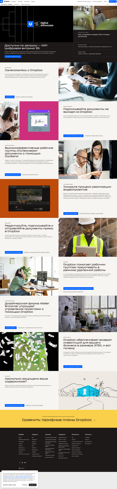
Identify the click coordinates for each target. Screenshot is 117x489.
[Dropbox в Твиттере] (20, 463)
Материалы (16, 4)
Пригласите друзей (76, 449)
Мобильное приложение (24, 439)
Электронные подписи (50, 455)
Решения (20, 445)
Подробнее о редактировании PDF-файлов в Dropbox (36, 252)
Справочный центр (62, 437)
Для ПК (20, 437)
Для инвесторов (88, 441)
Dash (33, 445)
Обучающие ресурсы (62, 458)
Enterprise (34, 443)
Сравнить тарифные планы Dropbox (24, 96)
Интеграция (21, 441)
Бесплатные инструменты (24, 454)
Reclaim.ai (34, 447)
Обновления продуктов (37, 456)
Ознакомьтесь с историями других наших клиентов (30, 327)
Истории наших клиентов (77, 441)
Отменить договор (62, 441)
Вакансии (87, 439)
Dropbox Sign (35, 449)
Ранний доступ (22, 449)
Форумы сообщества (76, 447)
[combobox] (110, 4)
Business (34, 441)
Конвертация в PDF (49, 457)
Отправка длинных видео (50, 439)
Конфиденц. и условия (63, 443)
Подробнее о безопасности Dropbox (34, 405)
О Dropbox (87, 437)
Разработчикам (75, 445)
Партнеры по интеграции (77, 454)
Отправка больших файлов (51, 437)
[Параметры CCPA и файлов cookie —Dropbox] (19, 479)
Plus (33, 437)
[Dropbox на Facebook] (22, 463)
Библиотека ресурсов (76, 443)
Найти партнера (75, 456)
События (73, 439)
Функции (20, 443)
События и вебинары (25, 4)
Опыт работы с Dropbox (6, 4)
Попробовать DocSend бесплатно (30, 174)
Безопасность (21, 447)
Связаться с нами (62, 439)
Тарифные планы (35, 454)
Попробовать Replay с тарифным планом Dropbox (91, 213)
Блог (73, 437)
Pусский (22, 468)
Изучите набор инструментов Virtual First (73, 291)
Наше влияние (88, 443)
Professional (34, 439)
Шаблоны (21, 451)
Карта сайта (61, 455)
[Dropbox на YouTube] (25, 463)
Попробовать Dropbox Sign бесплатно (94, 135)
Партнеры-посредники (77, 451)
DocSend (34, 451)
